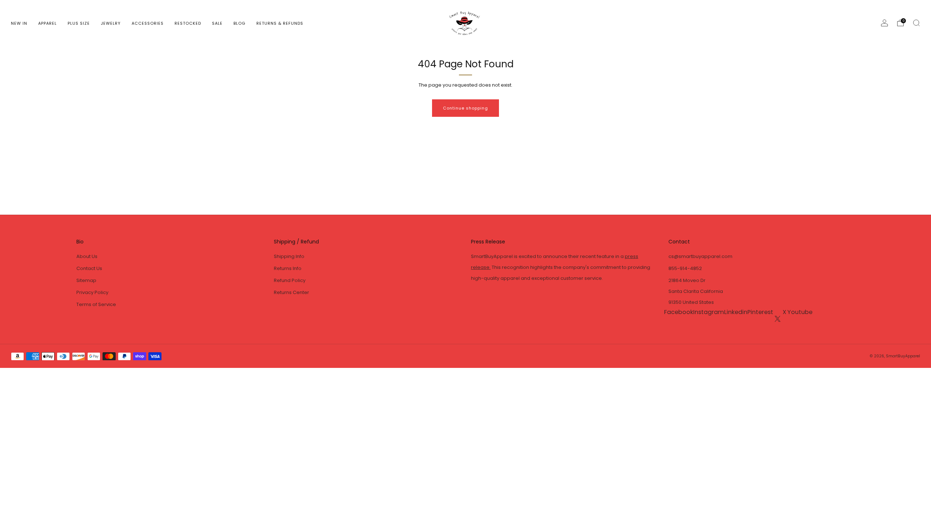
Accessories (148, 23)
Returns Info (287, 268)
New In (19, 23)
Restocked (188, 23)
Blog (239, 23)
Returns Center (291, 292)
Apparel (47, 23)
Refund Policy (289, 280)
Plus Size (79, 23)
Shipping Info (289, 256)
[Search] (916, 23)
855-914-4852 (685, 268)
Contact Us (89, 268)
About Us (86, 256)
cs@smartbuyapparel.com (700, 256)
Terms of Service (96, 304)
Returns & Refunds (279, 23)
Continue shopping (465, 108)
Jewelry (111, 23)
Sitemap (86, 280)
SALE (217, 23)
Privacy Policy (92, 292)
